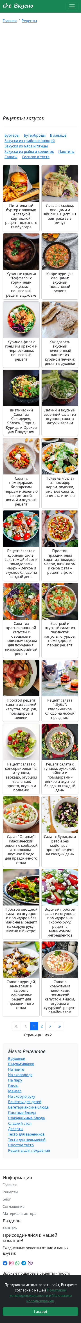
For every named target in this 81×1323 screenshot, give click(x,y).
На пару (15, 1080)
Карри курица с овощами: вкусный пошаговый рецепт (59, 282)
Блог (7, 1199)
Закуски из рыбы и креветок (29, 151)
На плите (16, 1069)
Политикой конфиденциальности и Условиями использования (40, 1295)
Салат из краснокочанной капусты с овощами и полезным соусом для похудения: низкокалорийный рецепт (21, 638)
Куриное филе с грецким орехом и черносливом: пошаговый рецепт (21, 350)
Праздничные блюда (26, 1117)
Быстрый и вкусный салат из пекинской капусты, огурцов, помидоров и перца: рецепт (60, 634)
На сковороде (20, 1074)
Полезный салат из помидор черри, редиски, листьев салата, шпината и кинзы (60, 487)
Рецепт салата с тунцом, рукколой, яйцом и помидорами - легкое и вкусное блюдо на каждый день (60, 777)
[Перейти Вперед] (50, 1026)
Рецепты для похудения (29, 1150)
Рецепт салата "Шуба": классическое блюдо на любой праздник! (59, 709)
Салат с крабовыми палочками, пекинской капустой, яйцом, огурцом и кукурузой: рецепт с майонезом (60, 996)
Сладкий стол (20, 1123)
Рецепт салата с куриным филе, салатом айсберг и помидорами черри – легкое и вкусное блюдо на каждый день (21, 563)
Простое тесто (21, 1144)
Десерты (15, 1128)
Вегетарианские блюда (28, 1107)
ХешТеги (10, 1228)
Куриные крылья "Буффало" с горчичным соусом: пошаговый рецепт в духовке (21, 284)
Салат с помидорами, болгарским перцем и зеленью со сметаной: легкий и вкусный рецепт (21, 491)
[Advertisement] (40, 69)
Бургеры (11, 135)
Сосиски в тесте (36, 156)
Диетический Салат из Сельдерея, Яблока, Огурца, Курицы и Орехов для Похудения (21, 421)
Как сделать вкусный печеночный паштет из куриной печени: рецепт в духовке (60, 352)
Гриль (13, 1085)
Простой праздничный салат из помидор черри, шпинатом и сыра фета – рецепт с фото (60, 561)
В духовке (16, 1058)
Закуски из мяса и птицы (26, 146)
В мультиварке (21, 1063)
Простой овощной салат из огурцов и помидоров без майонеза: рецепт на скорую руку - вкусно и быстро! (21, 920)
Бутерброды (34, 135)
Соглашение (14, 1206)
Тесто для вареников (26, 1134)
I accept (40, 1311)
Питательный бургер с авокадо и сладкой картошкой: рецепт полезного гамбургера (21, 216)
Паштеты (66, 151)
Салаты (10, 156)
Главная (10, 20)
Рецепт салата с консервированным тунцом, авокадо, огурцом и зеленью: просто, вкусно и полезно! (21, 777)
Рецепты (29, 20)
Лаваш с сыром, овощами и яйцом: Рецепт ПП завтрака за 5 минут (60, 214)
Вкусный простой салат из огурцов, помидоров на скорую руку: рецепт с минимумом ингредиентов (60, 922)
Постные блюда (22, 1112)
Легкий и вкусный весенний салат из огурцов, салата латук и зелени (60, 417)
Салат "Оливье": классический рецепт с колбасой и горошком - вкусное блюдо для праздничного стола (21, 849)
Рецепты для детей (24, 1101)
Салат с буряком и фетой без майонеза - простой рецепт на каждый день (60, 845)
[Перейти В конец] (59, 1026)
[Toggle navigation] (72, 6)
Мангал (14, 1090)
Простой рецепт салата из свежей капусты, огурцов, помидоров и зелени (21, 709)
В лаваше (58, 135)
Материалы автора (19, 1213)
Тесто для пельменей (26, 1139)
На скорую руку (21, 1096)
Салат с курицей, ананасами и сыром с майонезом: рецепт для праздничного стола (21, 994)
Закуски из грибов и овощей (29, 140)
